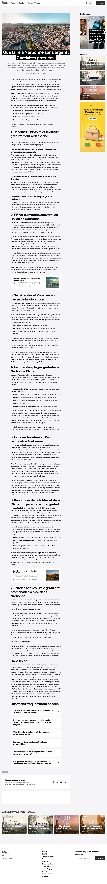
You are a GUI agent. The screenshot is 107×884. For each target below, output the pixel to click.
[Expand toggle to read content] (58, 711)
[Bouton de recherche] (86, 3)
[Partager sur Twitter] (57, 782)
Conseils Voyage (34, 3)
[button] (80, 32)
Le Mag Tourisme (42, 73)
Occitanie (9, 8)
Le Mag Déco (46, 866)
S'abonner (45, 859)
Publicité (45, 861)
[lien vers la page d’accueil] (5, 3)
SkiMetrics (45, 876)
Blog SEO (45, 871)
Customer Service (48, 874)
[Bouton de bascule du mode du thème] (91, 3)
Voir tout (32, 812)
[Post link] (92, 63)
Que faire (22, 3)
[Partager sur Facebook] (53, 782)
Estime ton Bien (47, 864)
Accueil (13, 3)
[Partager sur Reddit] (61, 782)
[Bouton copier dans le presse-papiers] (65, 782)
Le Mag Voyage (47, 869)
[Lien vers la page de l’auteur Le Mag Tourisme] (34, 74)
